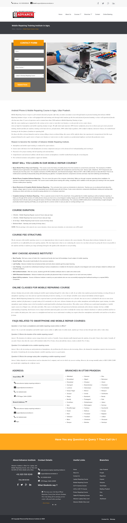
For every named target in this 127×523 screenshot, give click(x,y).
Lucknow (69, 388)
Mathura (86, 411)
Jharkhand (103, 498)
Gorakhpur (70, 402)
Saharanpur (87, 388)
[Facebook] (97, 3)
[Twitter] (102, 3)
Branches (19, 29)
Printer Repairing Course (80, 492)
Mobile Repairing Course (80, 482)
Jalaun (103, 402)
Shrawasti (104, 419)
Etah (102, 399)
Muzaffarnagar (71, 408)
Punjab (102, 472)
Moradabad (70, 379)
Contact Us (76, 476)
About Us (68, 14)
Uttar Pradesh (104, 469)
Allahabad (70, 376)
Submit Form (22, 85)
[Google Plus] (107, 3)
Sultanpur (69, 416)
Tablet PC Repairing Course (81, 495)
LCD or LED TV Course (80, 489)
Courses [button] (77, 14)
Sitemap (112, 519)
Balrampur (104, 379)
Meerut (86, 390)
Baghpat (103, 413)
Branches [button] (87, 14)
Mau (102, 376)
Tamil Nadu (103, 485)
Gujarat (102, 479)
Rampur (69, 422)
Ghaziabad (70, 382)
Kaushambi (104, 408)
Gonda (86, 393)
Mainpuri (104, 390)
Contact (97, 14)
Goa (101, 492)
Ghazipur (87, 382)
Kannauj (103, 405)
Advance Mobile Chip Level (81, 502)
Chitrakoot (87, 419)
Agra (68, 405)
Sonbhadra (104, 393)
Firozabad (87, 413)
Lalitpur (103, 416)
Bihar (101, 495)
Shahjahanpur (88, 402)
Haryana (102, 482)
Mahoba (86, 422)
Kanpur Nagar (71, 390)
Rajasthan (103, 476)
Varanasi (86, 376)
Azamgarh (70, 385)
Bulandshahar (88, 385)
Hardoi (69, 411)
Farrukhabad (105, 388)
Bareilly (69, 399)
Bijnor (68, 419)
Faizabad (87, 416)
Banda (103, 396)
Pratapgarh (87, 399)
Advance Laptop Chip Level (81, 498)
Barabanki (87, 396)
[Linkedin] (114, 3)
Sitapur (69, 396)
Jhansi (103, 382)
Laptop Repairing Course (80, 479)
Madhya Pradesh (105, 489)
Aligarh (86, 379)
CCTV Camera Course (80, 485)
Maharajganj (87, 405)
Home (60, 14)
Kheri (68, 413)
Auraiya (103, 411)
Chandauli (104, 385)
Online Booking (107, 14)
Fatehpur (87, 408)
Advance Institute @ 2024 (36, 519)
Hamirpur (104, 422)
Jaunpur (69, 393)
